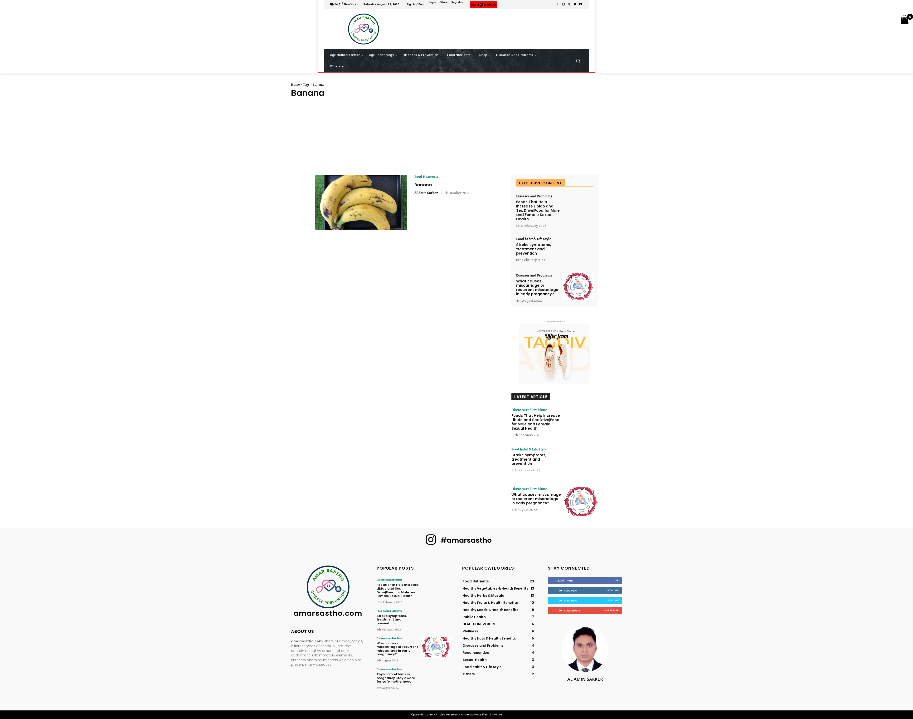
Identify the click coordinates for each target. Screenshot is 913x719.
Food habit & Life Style (533, 239)
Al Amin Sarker (426, 193)
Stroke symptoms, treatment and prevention (533, 249)
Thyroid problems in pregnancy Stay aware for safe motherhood (396, 678)
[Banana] (361, 202)
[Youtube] (580, 4)
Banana (423, 185)
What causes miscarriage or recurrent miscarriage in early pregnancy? (537, 287)
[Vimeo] (575, 4)
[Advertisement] (497, 29)
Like (616, 580)
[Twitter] (569, 4)
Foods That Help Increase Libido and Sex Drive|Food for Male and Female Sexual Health (538, 210)
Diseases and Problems (534, 196)
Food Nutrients (426, 176)
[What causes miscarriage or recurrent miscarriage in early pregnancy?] (578, 286)
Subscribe (611, 610)
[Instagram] (563, 4)
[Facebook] (558, 4)
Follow (613, 590)
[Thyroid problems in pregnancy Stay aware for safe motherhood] (436, 678)
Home (295, 84)
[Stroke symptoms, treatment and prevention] (578, 250)
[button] (577, 60)
